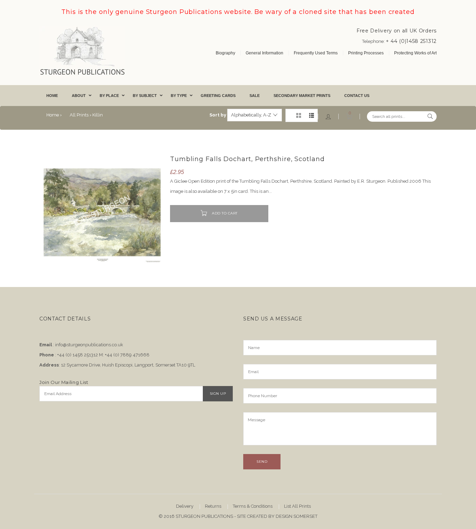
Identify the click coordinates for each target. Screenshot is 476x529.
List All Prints (297, 506)
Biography (225, 53)
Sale (254, 95)
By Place (109, 95)
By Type (179, 95)
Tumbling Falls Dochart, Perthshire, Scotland (247, 159)
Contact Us (356, 95)
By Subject (145, 95)
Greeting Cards (218, 95)
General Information (264, 53)
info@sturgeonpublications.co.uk (89, 344)
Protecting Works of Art (415, 53)
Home (52, 95)
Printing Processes (366, 53)
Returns (213, 506)
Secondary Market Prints (302, 95)
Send (261, 461)
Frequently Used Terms (316, 53)
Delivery (184, 506)
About (79, 95)
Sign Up (218, 393)
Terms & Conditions (252, 506)
